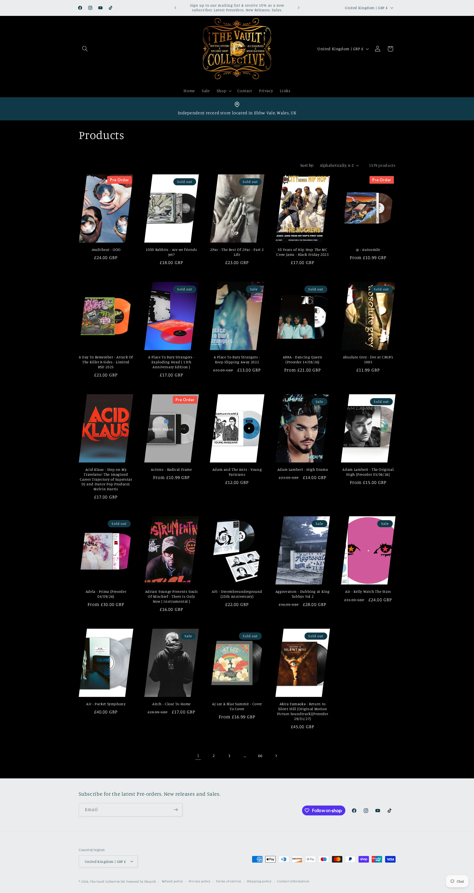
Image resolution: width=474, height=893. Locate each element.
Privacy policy (199, 881)
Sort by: (307, 165)
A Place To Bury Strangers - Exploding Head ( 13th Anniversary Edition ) (171, 362)
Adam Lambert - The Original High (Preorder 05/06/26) (368, 472)
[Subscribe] (175, 810)
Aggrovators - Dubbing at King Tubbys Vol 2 (302, 594)
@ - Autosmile (368, 250)
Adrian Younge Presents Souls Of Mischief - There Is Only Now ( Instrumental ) (171, 596)
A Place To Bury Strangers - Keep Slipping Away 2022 (237, 359)
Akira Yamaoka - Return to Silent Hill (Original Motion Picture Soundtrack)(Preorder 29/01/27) (302, 711)
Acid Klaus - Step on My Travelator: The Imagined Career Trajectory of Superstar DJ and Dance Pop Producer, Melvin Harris (106, 479)
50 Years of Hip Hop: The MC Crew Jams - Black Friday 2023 (302, 252)
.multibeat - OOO (106, 250)
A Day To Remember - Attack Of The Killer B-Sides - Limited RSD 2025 (106, 362)
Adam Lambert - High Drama (302, 469)
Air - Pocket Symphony (105, 704)
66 (260, 755)
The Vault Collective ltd (107, 881)
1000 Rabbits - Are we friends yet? (171, 252)
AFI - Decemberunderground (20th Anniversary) (237, 594)
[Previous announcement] (175, 7)
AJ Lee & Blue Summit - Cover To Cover (237, 706)
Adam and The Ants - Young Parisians (237, 472)
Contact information (293, 881)
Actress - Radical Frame (171, 469)
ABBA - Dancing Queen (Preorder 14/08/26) (303, 359)
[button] (85, 48)
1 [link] (198, 755)
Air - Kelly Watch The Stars (368, 591)
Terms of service (228, 881)
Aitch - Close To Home (171, 704)
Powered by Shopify (141, 881)
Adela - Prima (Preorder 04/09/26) (106, 594)
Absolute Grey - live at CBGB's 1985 (368, 359)
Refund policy (172, 881)
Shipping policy (259, 881)
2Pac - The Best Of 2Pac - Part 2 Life (237, 252)
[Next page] (276, 755)
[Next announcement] (299, 7)
